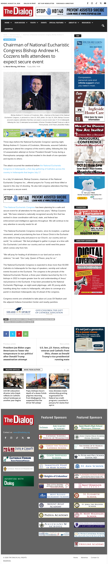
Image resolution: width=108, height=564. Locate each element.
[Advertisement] (89, 311)
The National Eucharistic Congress (19, 207)
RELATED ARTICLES (13, 370)
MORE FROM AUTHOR (32, 370)
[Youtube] (105, 3)
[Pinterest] (19, 334)
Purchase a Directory (65, 3)
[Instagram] (92, 3)
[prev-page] (64, 369)
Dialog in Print (30, 3)
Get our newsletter (46, 3)
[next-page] (68, 369)
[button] (103, 26)
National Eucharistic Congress (16, 322)
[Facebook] (87, 3)
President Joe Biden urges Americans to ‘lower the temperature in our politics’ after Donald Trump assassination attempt (18, 353)
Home (7, 23)
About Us (72, 23)
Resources (86, 23)
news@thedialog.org (21, 432)
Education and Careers (11, 388)
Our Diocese (20, 23)
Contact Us (95, 557)
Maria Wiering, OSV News (15, 66)
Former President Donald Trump (42, 319)
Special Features (56, 23)
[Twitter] (100, 3)
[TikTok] (96, 3)
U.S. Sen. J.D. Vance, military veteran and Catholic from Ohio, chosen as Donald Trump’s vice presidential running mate (54, 353)
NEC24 (31, 322)
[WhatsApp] (25, 334)
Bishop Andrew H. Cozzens (19, 319)
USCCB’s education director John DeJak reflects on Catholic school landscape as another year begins (12, 396)
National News (15, 35)
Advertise (9, 29)
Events (44, 23)
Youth (33, 23)
